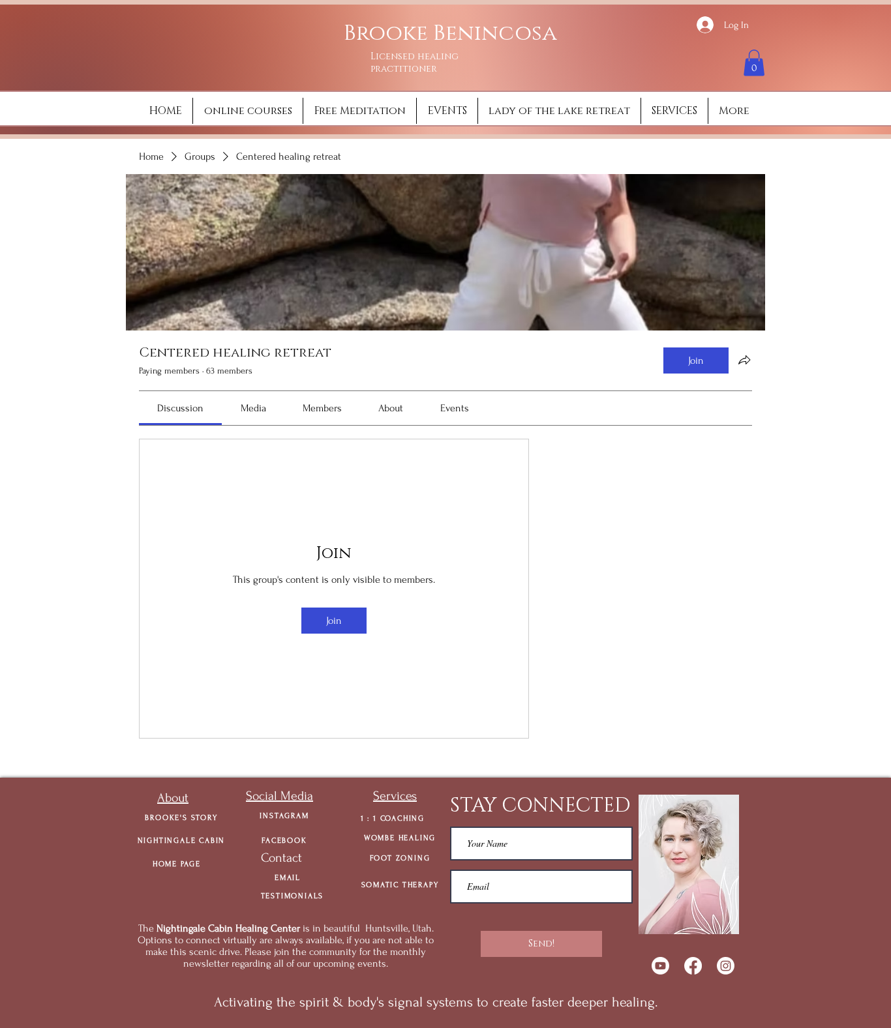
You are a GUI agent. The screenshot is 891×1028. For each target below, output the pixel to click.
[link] (180, 408)
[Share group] (744, 360)
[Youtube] (660, 966)
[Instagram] (725, 966)
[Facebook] (693, 966)
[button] (754, 63)
